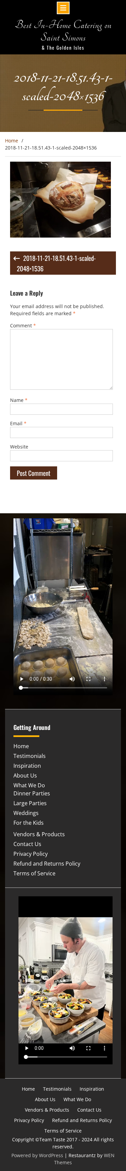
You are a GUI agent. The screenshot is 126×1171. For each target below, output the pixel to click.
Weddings (26, 813)
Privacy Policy (30, 853)
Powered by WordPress (37, 1155)
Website (19, 446)
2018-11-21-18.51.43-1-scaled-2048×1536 (56, 263)
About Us (25, 775)
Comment (23, 325)
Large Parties (30, 803)
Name (19, 400)
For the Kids (28, 822)
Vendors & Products (39, 834)
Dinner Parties (31, 793)
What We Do (29, 785)
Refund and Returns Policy (46, 863)
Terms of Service (34, 873)
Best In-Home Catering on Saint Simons (63, 31)
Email (18, 423)
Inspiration (27, 765)
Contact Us (27, 844)
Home (21, 746)
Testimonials (29, 756)
